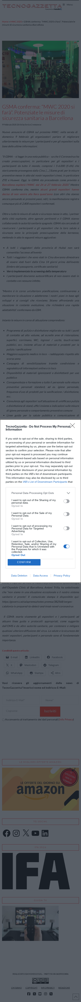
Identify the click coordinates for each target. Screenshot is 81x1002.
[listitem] (40, 493)
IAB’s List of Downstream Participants (45, 481)
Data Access (40, 575)
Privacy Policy (62, 575)
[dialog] (40, 501)
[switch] (66, 501)
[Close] (73, 426)
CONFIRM (24, 562)
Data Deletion (19, 575)
